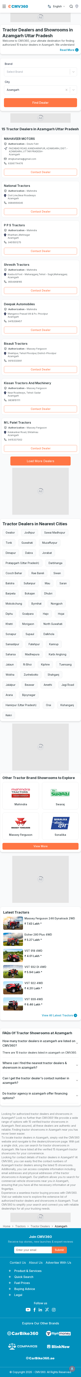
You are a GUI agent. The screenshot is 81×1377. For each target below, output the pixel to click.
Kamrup (54, 644)
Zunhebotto (31, 674)
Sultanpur (29, 583)
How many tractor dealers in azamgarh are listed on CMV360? (38, 1043)
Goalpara (28, 613)
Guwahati (27, 542)
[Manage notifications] (72, 1369)
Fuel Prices (22, 1283)
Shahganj (53, 674)
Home (6, 1226)
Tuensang (65, 664)
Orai (48, 705)
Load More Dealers (40, 461)
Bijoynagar (28, 694)
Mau (47, 583)
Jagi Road (67, 684)
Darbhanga (55, 563)
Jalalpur (10, 684)
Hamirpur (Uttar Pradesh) (21, 705)
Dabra (29, 552)
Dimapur (11, 552)
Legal (18, 1295)
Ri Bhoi (27, 664)
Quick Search (23, 1277)
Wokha (10, 674)
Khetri (9, 623)
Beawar (29, 684)
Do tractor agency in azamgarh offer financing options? (34, 1096)
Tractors (20, 1226)
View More (41, 846)
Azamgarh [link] (61, 1226)
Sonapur (11, 634)
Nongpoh (57, 603)
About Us (36, 1262)
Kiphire (45, 664)
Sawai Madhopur (54, 532)
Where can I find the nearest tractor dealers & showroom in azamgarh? (34, 1065)
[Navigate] (5, 148)
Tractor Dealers (40, 1226)
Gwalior (10, 532)
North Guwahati (53, 623)
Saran (63, 583)
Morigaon (28, 623)
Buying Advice (24, 1289)
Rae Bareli (37, 573)
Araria (9, 694)
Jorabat (47, 552)
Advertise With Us (58, 1262)
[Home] (18, 6)
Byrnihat (36, 603)
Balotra (10, 583)
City (7, 81)
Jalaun (10, 664)
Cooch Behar (14, 573)
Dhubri (48, 593)
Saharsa (11, 654)
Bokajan (30, 593)
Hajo (46, 613)
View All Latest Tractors (57, 1015)
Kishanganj (67, 705)
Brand (8, 63)
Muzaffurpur (49, 542)
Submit (59, 1249)
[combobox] (59, 6)
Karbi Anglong (57, 654)
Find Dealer (40, 102)
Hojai (61, 613)
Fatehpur (34, 644)
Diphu (9, 613)
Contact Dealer (40, 172)
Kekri (9, 715)
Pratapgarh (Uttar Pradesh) (22, 563)
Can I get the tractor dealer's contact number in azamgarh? (35, 1080)
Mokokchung (14, 603)
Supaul (30, 634)
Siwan (57, 573)
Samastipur (12, 644)
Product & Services (27, 1271)
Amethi (48, 684)
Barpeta (10, 593)
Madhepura (32, 654)
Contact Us (18, 1262)
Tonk (9, 542)
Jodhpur (29, 532)
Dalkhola (49, 634)
